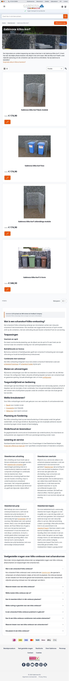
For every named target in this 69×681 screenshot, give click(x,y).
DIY (61, 1)
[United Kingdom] (39, 8)
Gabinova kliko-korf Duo (34, 166)
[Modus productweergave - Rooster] (4, 69)
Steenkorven (48, 467)
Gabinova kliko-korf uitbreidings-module (34, 221)
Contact (66, 1)
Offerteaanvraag (60, 23)
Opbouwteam (54, 1)
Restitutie (39, 648)
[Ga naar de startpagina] (33, 6)
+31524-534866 (13, 1)
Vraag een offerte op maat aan (14, 446)
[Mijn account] (62, 6)
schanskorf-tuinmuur (11, 364)
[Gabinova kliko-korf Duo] (34, 146)
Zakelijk (47, 1)
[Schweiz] (35, 8)
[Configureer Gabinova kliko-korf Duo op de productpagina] (7, 178)
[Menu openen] (4, 6)
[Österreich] (37, 8)
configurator (46, 377)
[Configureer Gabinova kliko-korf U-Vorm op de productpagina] (7, 289)
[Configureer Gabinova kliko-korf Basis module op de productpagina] (7, 122)
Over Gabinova (51, 648)
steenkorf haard (43, 528)
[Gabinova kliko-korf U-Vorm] (34, 258)
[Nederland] (28, 8)
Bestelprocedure (9, 648)
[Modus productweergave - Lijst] (7, 69)
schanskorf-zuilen (27, 364)
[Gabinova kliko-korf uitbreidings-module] (34, 202)
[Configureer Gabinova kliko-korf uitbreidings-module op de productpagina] (7, 233)
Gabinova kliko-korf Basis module (34, 110)
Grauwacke (10, 408)
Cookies (39, 653)
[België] (30, 8)
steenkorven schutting (15, 465)
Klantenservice (30, 1)
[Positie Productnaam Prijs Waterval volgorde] (55, 69)
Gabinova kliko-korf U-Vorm (34, 277)
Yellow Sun (9, 411)
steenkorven (46, 573)
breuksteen (22, 519)
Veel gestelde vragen (25, 648)
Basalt (8, 405)
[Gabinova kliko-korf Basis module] (34, 90)
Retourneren (39, 1)
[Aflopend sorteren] (66, 69)
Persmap (62, 648)
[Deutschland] (33, 8)
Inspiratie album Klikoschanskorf (14, 62)
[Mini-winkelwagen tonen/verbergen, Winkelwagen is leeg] (65, 6)
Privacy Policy (43, 677)
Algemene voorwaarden (29, 677)
